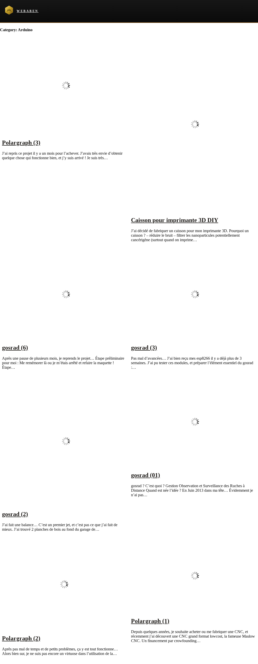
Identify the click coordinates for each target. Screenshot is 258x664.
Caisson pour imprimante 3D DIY (174, 220)
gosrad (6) (15, 347)
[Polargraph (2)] (64, 628)
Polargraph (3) (21, 142)
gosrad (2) (15, 514)
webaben (27, 11)
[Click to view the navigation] (252, 11)
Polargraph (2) (21, 638)
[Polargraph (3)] (66, 132)
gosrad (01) (145, 475)
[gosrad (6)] (66, 337)
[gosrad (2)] (66, 503)
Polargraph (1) (150, 621)
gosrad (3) (144, 347)
